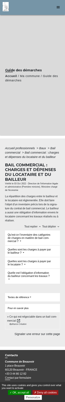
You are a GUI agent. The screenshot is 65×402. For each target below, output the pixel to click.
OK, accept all (20, 392)
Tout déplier (51, 226)
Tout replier (33, 226)
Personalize (33, 397)
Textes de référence (18, 297)
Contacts (11, 355)
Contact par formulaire (18, 377)
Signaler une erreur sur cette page (37, 334)
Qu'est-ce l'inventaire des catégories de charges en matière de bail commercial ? (29, 238)
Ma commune (30, 76)
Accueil (11, 76)
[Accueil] (15, 7)
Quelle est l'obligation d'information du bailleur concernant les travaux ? (29, 274)
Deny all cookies (46, 392)
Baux (43, 148)
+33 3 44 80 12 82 (15, 373)
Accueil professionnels (20, 148)
